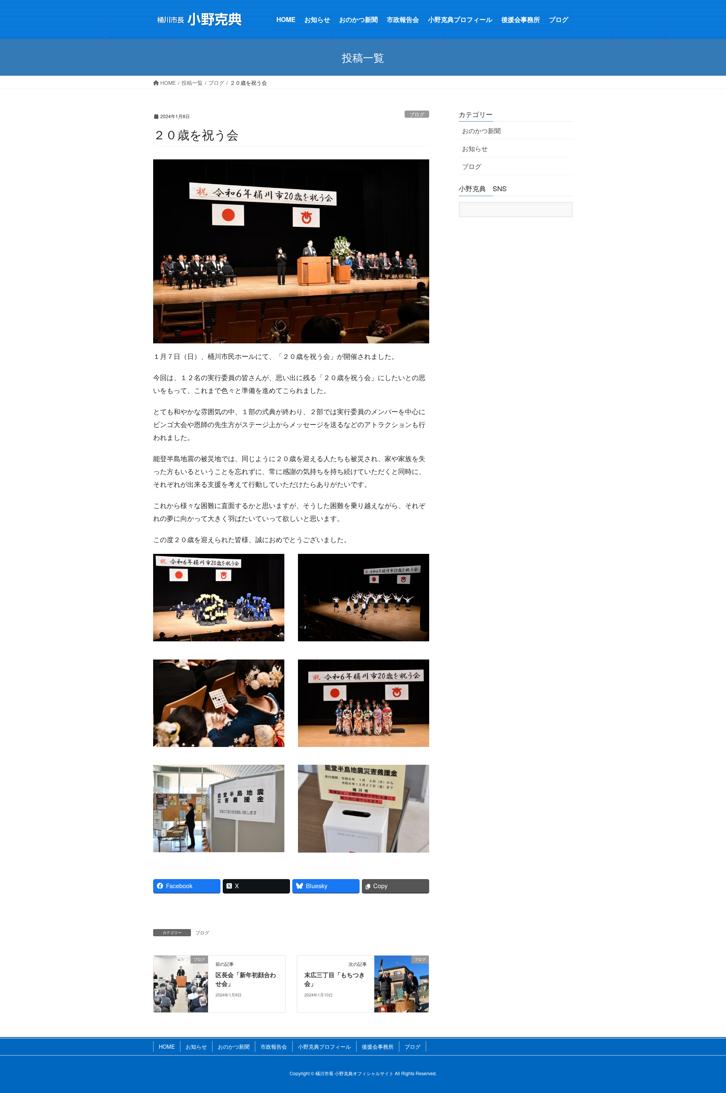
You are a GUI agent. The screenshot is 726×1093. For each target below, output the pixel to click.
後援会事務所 (378, 1046)
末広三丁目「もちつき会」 (334, 978)
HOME (167, 1046)
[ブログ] (181, 983)
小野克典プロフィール (324, 1046)
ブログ (417, 114)
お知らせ (475, 148)
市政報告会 (274, 1046)
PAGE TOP (690, 1015)
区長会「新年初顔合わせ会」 (246, 978)
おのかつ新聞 (481, 130)
